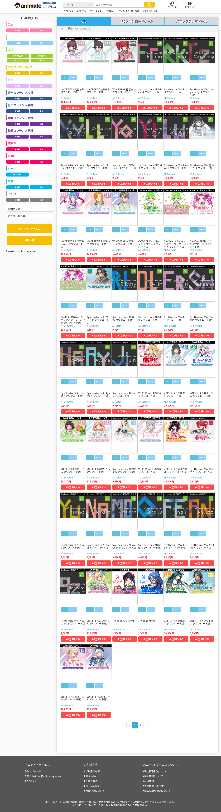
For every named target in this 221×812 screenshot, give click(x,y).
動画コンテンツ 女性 (20, 118)
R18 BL (41, 60)
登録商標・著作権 (154, 785)
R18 (41, 30)
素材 (10, 181)
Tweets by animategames (21, 251)
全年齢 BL (41, 55)
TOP (61, 28)
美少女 (12, 143)
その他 (12, 194)
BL (10, 37)
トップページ (34, 771)
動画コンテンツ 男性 (20, 130)
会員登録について (95, 790)
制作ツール (17, 174)
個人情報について (154, 776)
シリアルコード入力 (29, 228)
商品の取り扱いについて (157, 790)
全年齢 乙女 (17, 55)
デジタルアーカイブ (20, 67)
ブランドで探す (18, 216)
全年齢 (17, 30)
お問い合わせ (92, 776)
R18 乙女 (18, 60)
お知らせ (31, 781)
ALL (83, 21)
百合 (10, 80)
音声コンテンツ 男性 (20, 105)
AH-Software (67, 97)
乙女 (10, 24)
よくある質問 (92, 785)
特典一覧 (29, 240)
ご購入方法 (91, 781)
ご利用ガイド (92, 771)
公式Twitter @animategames (44, 776)
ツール (12, 168)
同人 (11, 50)
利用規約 (149, 781)
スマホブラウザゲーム (191, 21)
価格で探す (16, 208)
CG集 (11, 156)
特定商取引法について (156, 771)
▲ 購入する (73, 107)
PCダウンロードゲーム (137, 21)
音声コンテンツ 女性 (20, 92)
